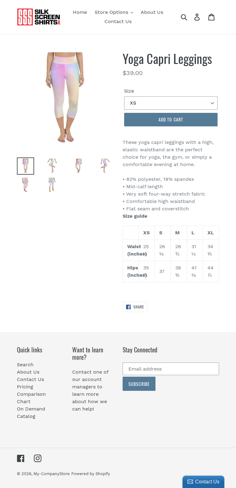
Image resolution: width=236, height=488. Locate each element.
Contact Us (30, 379)
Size (129, 91)
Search (25, 364)
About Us (28, 372)
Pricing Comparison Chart (31, 394)
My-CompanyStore (51, 473)
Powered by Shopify (90, 473)
